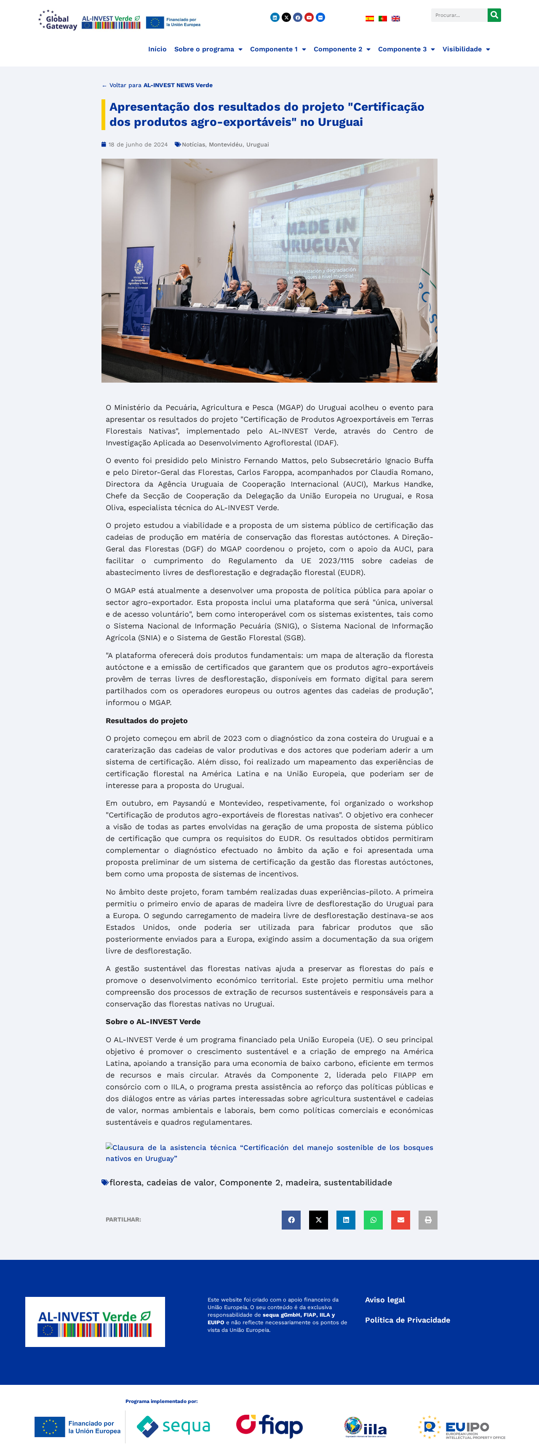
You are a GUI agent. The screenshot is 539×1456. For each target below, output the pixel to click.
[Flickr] (320, 17)
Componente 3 (402, 49)
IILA (324, 1315)
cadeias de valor (180, 1182)
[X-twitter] (286, 17)
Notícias (193, 144)
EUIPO (216, 1322)
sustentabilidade (358, 1182)
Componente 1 (274, 49)
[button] (291, 1220)
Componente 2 (338, 49)
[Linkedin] (275, 17)
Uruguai (257, 144)
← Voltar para (157, 85)
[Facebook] (297, 17)
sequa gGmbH (281, 1315)
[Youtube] (309, 17)
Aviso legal (385, 1299)
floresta (125, 1182)
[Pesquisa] (494, 15)
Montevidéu (226, 144)
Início (157, 49)
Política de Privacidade (407, 1319)
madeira (302, 1182)
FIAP (310, 1315)
